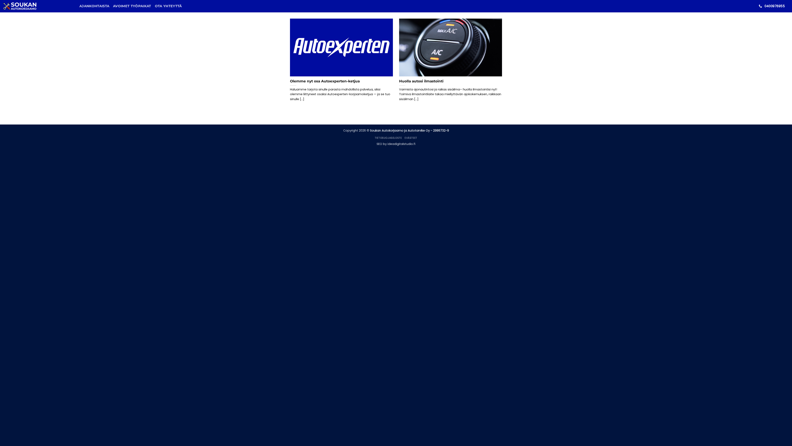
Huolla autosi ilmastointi (421, 81)
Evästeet (411, 138)
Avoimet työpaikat (132, 6)
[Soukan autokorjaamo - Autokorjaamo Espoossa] (38, 6)
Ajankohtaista (94, 6)
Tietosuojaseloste (388, 138)
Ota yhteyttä (168, 6)
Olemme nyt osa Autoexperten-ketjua (325, 81)
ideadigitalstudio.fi (401, 144)
